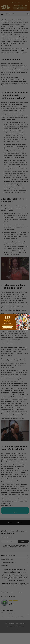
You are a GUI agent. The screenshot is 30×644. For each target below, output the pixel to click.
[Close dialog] (29, 314)
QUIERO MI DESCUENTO (7, 326)
